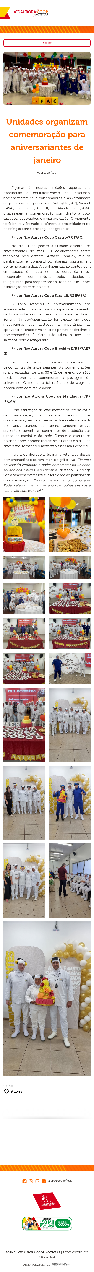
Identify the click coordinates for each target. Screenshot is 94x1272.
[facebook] (25, 1180)
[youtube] (38, 1180)
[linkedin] (45, 1180)
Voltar (47, 42)
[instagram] (32, 1180)
